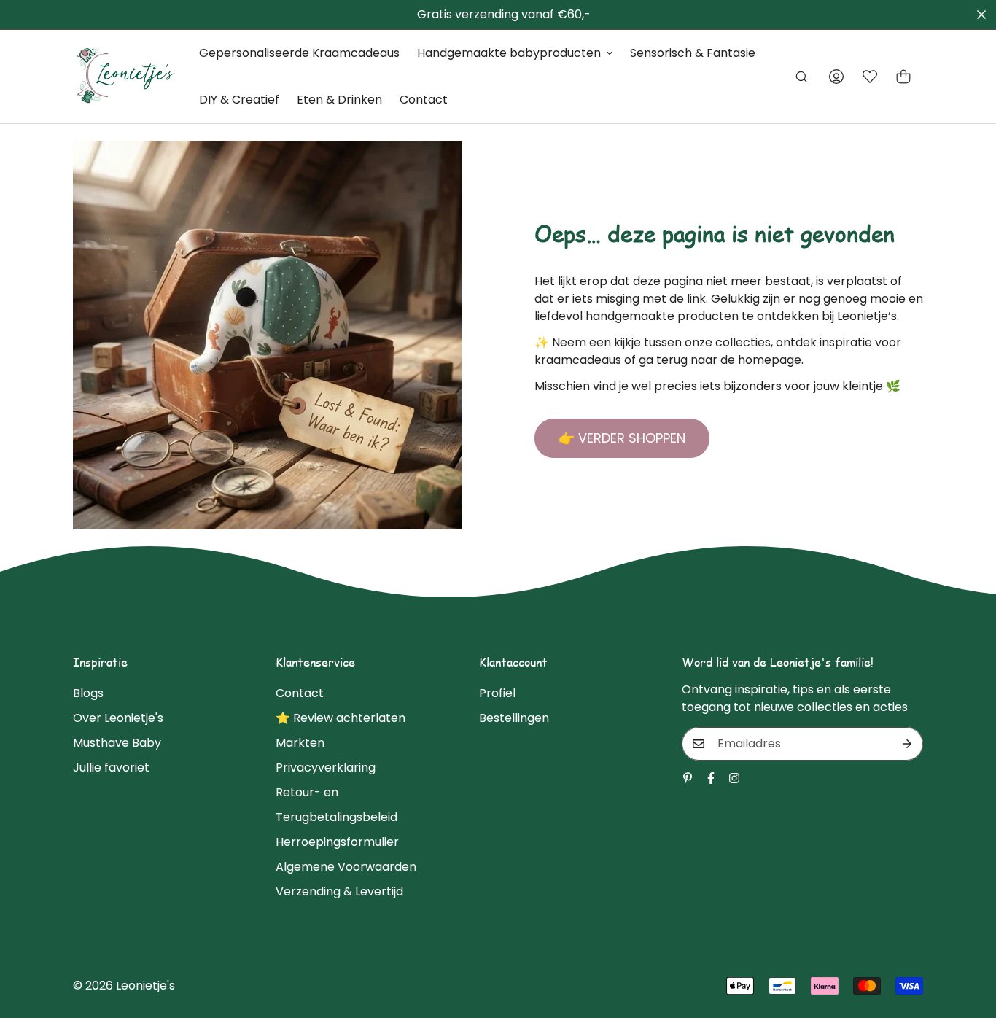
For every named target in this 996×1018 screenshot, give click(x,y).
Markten (300, 742)
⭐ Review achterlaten (340, 718)
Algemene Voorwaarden (346, 866)
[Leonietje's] (126, 76)
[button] (903, 76)
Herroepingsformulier (337, 842)
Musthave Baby (117, 742)
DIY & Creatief (239, 99)
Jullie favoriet (111, 767)
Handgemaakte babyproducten (509, 52)
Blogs (88, 693)
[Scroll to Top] (967, 938)
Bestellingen (514, 718)
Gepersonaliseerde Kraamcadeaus (299, 52)
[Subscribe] (907, 744)
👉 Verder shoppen (622, 438)
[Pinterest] (687, 778)
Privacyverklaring (326, 767)
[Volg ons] (711, 778)
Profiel (497, 693)
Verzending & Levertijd (339, 891)
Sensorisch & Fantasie (692, 52)
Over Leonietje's (118, 718)
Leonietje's (145, 985)
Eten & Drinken (339, 99)
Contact (424, 99)
